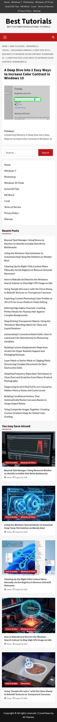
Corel (33, 6)
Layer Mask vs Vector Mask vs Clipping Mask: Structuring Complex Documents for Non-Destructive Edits (27, 364)
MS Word (25, 6)
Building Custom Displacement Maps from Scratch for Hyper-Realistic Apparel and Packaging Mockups (26, 351)
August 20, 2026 (21, 589)
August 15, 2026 (21, 698)
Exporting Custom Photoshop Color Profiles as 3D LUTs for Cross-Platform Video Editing (28, 300)
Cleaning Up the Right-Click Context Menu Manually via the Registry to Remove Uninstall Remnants (28, 270)
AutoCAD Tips (12, 6)
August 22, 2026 (21, 532)
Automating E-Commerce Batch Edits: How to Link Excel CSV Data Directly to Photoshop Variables (28, 338)
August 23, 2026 (21, 477)
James (9, 477)
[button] (5, 37)
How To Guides (11, 462)
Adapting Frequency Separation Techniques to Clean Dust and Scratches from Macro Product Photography (28, 377)
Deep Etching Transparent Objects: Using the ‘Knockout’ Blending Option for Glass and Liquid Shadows (27, 325)
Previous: (28, 135)
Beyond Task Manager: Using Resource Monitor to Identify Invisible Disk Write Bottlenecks (24, 244)
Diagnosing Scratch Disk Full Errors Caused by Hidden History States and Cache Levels (28, 388)
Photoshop (28, 2)
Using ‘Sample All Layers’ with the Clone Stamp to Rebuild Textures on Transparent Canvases (28, 291)
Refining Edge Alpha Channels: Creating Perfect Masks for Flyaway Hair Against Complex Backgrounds (24, 312)
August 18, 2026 (21, 644)
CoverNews (44, 713)
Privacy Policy (24, 11)
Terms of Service (45, 6)
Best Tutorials (29, 21)
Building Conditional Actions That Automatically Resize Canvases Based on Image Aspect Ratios (25, 400)
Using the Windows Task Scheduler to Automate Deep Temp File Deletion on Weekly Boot (28, 257)
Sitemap (37, 11)
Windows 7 (16, 2)
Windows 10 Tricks (44, 2)
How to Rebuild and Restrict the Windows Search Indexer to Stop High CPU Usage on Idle (28, 281)
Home (7, 2)
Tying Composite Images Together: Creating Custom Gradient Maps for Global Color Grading (26, 413)
